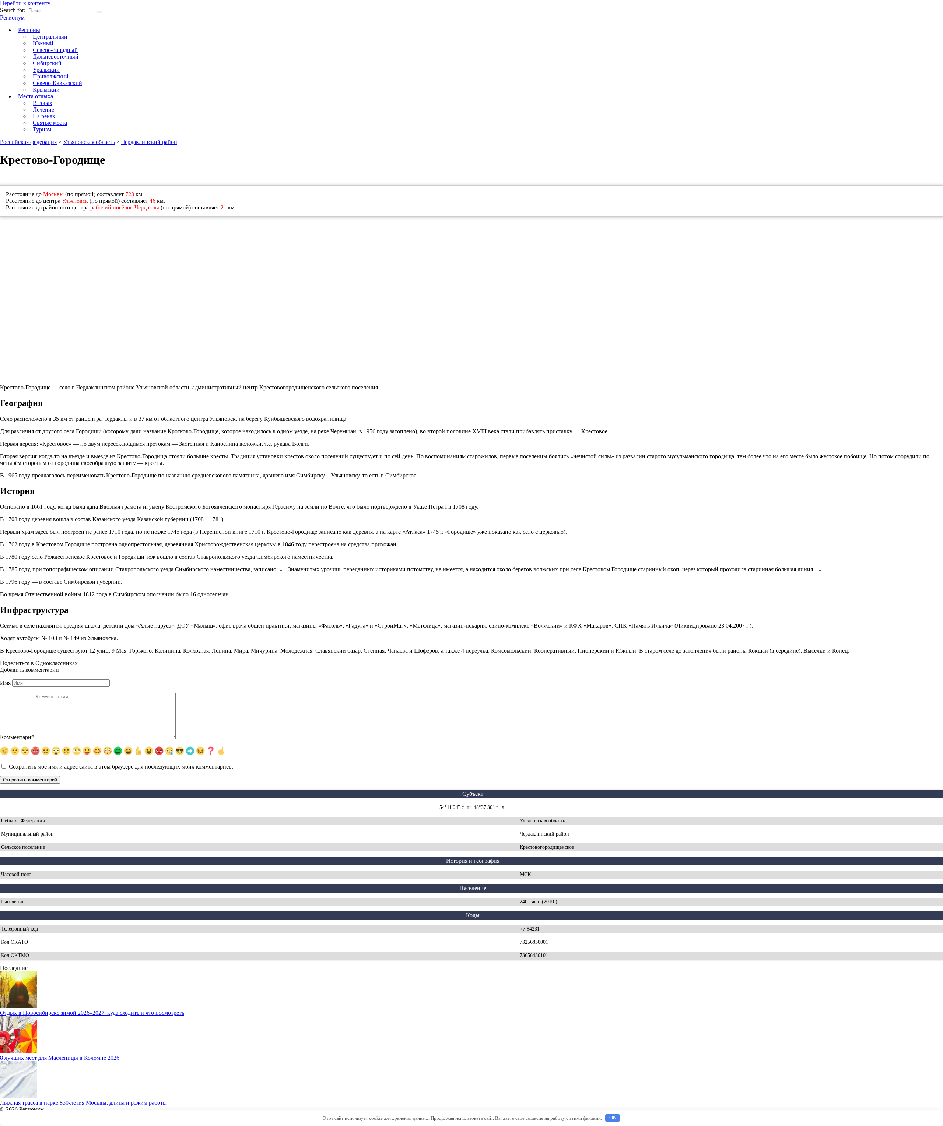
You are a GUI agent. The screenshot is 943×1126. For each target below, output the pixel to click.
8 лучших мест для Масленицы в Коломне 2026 (59, 1058)
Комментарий (17, 737)
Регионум (12, 17)
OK (612, 1117)
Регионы (29, 30)
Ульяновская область (89, 142)
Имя (5, 683)
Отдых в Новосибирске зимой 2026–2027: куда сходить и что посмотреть (92, 1013)
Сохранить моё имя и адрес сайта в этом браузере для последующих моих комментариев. (121, 766)
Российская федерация (28, 142)
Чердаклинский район (149, 142)
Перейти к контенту (25, 3)
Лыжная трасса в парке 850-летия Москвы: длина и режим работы (83, 1102)
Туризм (42, 129)
